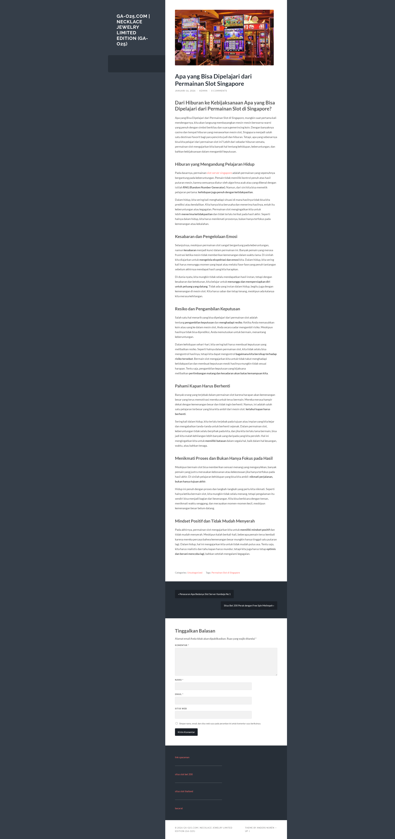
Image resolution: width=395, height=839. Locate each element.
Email (179, 694)
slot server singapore (219, 172)
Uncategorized (194, 572)
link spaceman (182, 757)
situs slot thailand (184, 791)
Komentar (182, 645)
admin (203, 90)
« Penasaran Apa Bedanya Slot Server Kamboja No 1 (204, 594)
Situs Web (181, 708)
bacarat (179, 808)
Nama (179, 680)
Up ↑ (247, 831)
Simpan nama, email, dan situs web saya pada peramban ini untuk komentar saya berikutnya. (220, 723)
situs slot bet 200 (184, 774)
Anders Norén (265, 827)
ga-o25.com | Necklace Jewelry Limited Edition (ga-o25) (133, 30)
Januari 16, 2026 (185, 90)
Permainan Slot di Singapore (226, 572)
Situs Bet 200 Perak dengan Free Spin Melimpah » (249, 605)
